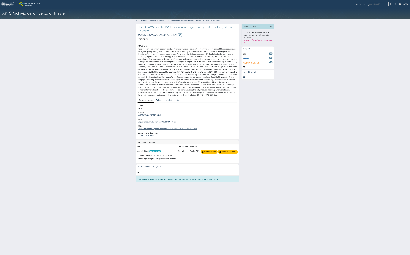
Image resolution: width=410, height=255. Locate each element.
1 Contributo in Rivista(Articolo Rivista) (185, 21)
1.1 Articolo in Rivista (211, 21)
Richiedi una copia (228, 152)
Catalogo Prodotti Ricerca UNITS (154, 21)
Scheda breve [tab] (146, 100)
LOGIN (405, 4)
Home (355, 4)
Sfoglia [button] (362, 4)
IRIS (137, 21)
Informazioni (250, 26)
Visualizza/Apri (210, 152)
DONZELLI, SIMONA (147, 35)
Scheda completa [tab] (164, 100)
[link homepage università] (30, 4)
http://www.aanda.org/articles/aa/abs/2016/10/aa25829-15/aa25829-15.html (167, 129)
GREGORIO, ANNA (167, 35)
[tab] (178, 100)
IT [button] (395, 4)
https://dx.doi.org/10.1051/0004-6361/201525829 (157, 122)
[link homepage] (8, 4)
